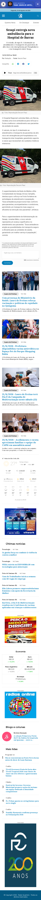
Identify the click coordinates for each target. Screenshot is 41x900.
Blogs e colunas (15, 727)
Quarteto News (10, 23)
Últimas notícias (15, 543)
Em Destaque (24, 23)
